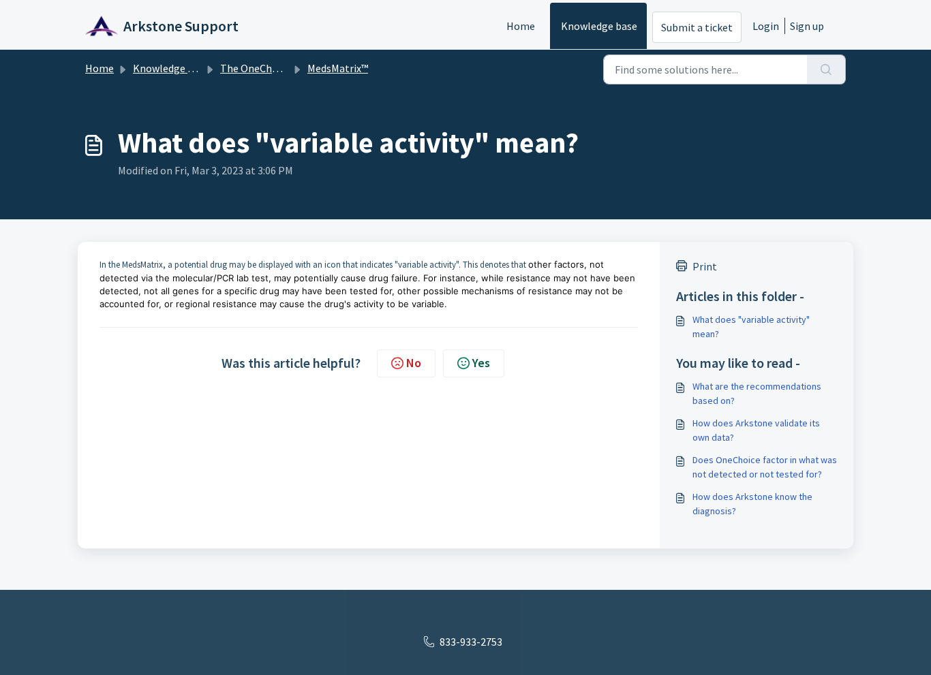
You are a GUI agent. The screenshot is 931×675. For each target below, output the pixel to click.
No (413, 363)
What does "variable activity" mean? (751, 326)
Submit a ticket (697, 27)
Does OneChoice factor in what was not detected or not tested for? (764, 467)
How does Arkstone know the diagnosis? (752, 503)
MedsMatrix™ (337, 68)
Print (704, 266)
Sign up (807, 26)
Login (765, 26)
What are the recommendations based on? (756, 393)
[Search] (826, 69)
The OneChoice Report (273, 68)
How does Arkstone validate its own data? (756, 430)
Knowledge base (599, 26)
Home (520, 26)
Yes (481, 363)
